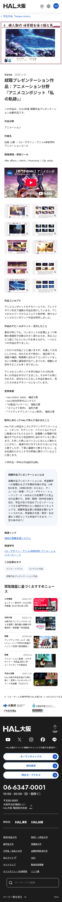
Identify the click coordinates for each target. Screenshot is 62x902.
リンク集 (35, 871)
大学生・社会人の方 (12, 850)
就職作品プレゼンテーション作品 (21, 576)
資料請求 (31, 766)
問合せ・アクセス (31, 775)
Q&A (33, 857)
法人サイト (8, 857)
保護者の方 (36, 844)
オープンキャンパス (31, 756)
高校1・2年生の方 (39, 837)
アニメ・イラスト (14, 568)
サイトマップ (9, 864)
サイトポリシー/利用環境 (15, 871)
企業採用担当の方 (39, 850)
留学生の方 (8, 844)
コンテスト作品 (36, 568)
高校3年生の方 (10, 837)
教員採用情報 (37, 864)
